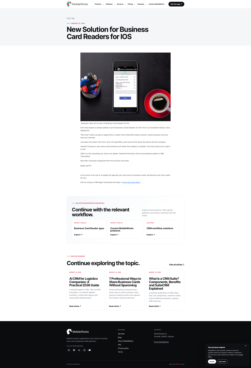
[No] (245, 346)
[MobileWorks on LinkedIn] (79, 350)
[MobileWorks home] (78, 4)
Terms (120, 352)
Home (68, 18)
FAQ (119, 345)
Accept (212, 361)
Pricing (130, 4)
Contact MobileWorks (156, 4)
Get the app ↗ (176, 4)
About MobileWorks (125, 341)
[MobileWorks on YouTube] (89, 350)
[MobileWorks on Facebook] (74, 350)
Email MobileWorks (161, 342)
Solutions (109, 4)
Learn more (222, 361)
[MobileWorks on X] (69, 350)
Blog (73, 18)
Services (120, 4)
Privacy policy (123, 348)
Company (140, 4)
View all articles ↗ (176, 265)
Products (98, 4)
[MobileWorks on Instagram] (84, 350)
